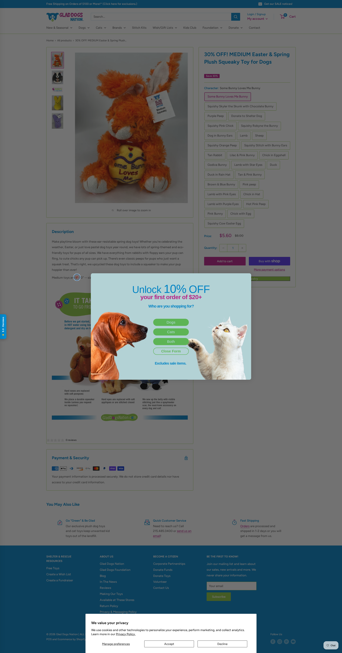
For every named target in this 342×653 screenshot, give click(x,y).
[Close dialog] (77, 277)
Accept (169, 644)
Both (171, 341)
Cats (171, 332)
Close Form (171, 351)
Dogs (171, 322)
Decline (222, 644)
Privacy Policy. (126, 634)
